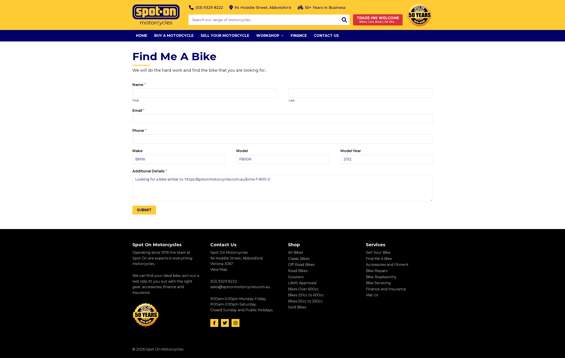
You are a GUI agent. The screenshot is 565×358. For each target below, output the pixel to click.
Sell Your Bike (378, 252)
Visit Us (372, 295)
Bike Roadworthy (381, 277)
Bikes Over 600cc (303, 289)
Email (138, 110)
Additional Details (149, 171)
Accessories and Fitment (387, 265)
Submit (144, 210)
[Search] (344, 20)
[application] (281, 35)
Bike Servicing (378, 283)
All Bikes (295, 252)
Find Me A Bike (379, 259)
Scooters (295, 277)
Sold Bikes (297, 307)
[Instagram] (235, 323)
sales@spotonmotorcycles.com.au (240, 287)
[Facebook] (214, 323)
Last (291, 100)
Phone (139, 131)
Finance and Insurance (386, 289)
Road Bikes (297, 271)
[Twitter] (225, 323)
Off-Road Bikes (301, 265)
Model (242, 151)
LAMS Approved (302, 283)
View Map (218, 269)
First (135, 100)
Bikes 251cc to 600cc (306, 295)
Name (139, 85)
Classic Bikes (298, 259)
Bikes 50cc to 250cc (305, 301)
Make (137, 151)
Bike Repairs (377, 271)
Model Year (351, 151)
